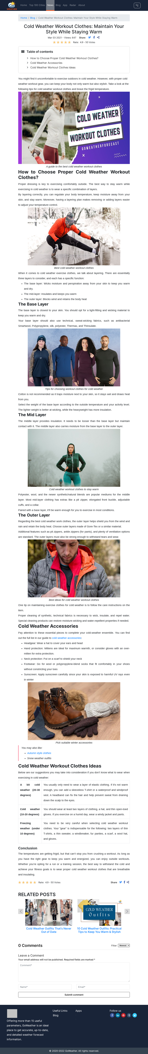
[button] (20, 911)
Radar (73, 5)
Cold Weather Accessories (46, 62)
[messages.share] (98, 37)
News (50, 5)
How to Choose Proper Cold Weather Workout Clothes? (64, 58)
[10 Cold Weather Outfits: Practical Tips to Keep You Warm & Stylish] (99, 912)
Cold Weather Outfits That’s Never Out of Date (48, 930)
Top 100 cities (37, 5)
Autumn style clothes (39, 753)
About (81, 5)
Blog (58, 5)
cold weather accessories (66, 638)
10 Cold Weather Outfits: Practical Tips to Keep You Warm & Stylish (99, 930)
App (65, 5)
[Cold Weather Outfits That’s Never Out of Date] (48, 912)
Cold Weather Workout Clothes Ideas (52, 67)
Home (23, 5)
